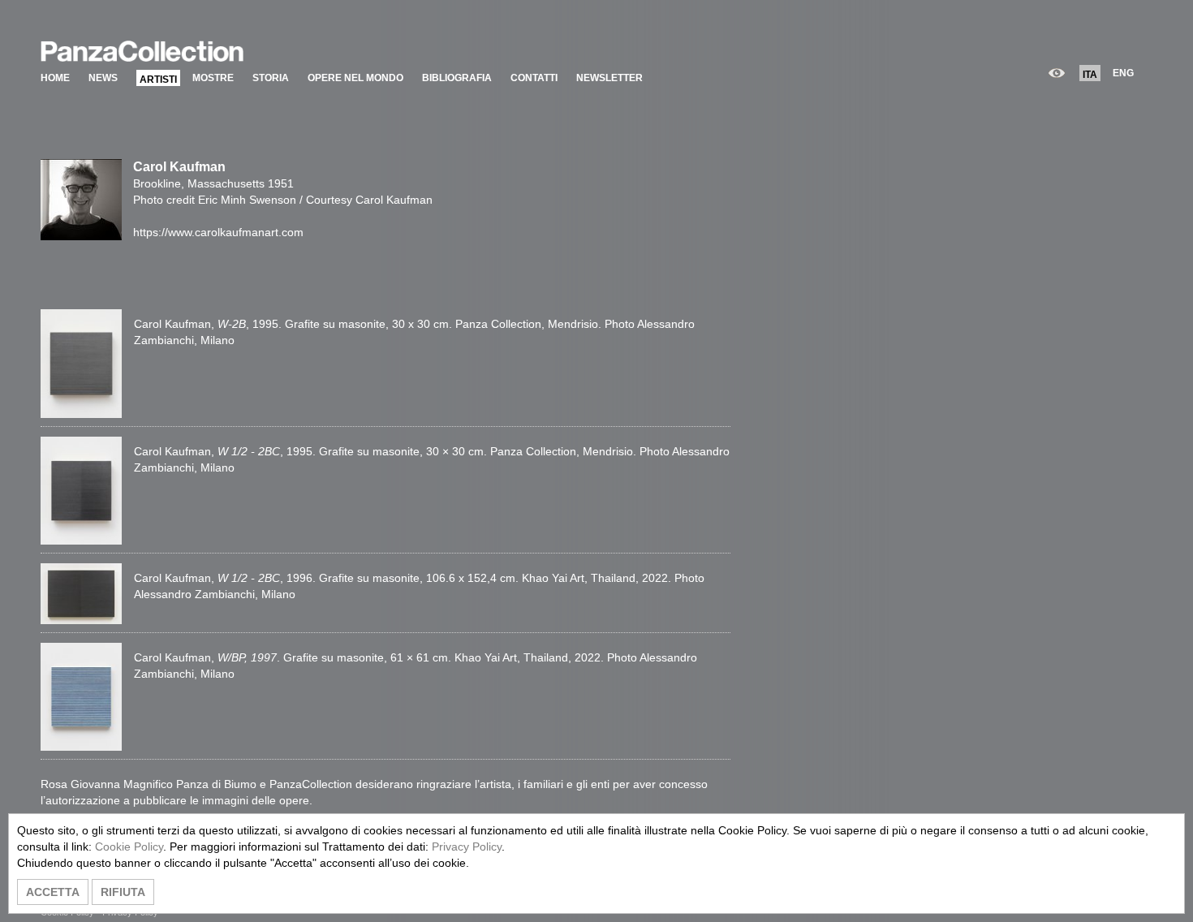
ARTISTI (158, 79)
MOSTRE (213, 78)
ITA (1090, 74)
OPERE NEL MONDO (355, 78)
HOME (55, 78)
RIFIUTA (123, 891)
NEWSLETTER (609, 78)
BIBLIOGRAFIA (457, 78)
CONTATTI (534, 78)
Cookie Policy (129, 846)
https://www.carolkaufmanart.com (218, 232)
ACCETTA (53, 891)
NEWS (103, 78)
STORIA (270, 78)
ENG (1123, 73)
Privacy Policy (467, 846)
